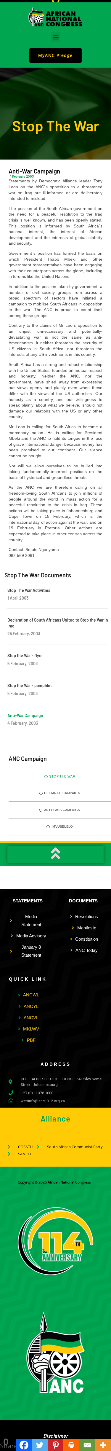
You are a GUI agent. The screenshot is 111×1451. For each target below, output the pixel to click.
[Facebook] (24, 1445)
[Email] (87, 1445)
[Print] (71, 1445)
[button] (55, 37)
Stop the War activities (28, 590)
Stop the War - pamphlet (29, 685)
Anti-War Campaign (25, 715)
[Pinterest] (56, 1445)
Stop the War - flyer (25, 655)
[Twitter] (40, 1445)
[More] (103, 1445)
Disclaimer (55, 1436)
